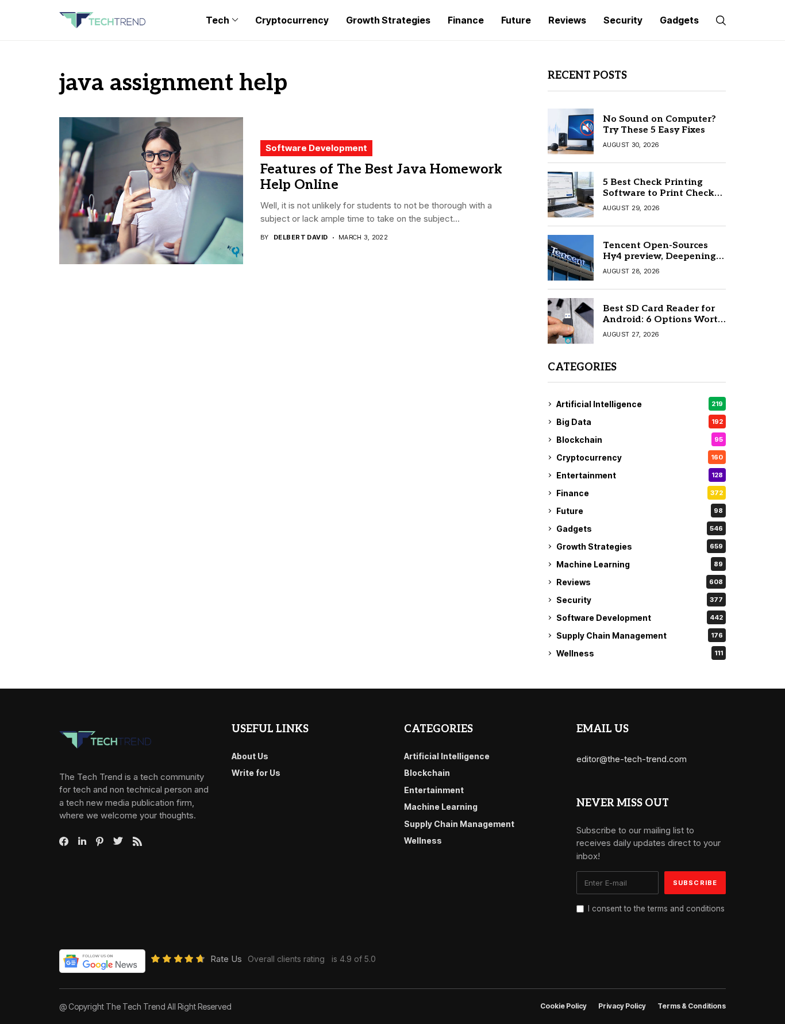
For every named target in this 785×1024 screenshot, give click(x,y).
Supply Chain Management (639, 635)
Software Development (316, 147)
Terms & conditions (691, 1006)
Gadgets (639, 529)
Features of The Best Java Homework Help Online (381, 177)
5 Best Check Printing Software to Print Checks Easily (661, 193)
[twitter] (118, 841)
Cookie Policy (563, 1006)
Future (639, 511)
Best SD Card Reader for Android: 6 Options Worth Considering (663, 319)
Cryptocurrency (639, 457)
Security (639, 600)
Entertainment (639, 475)
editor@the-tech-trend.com (631, 758)
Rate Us (226, 958)
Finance (639, 493)
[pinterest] (99, 841)
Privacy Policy (622, 1006)
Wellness (639, 653)
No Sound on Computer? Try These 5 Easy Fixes (659, 125)
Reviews (639, 582)
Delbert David (301, 237)
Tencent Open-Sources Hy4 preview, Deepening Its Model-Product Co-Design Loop (659, 262)
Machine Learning (639, 564)
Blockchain (639, 440)
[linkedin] (82, 841)
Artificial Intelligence (639, 404)
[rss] (137, 841)
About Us (250, 756)
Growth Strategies (639, 546)
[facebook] (63, 841)
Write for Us (256, 773)
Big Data (639, 422)
